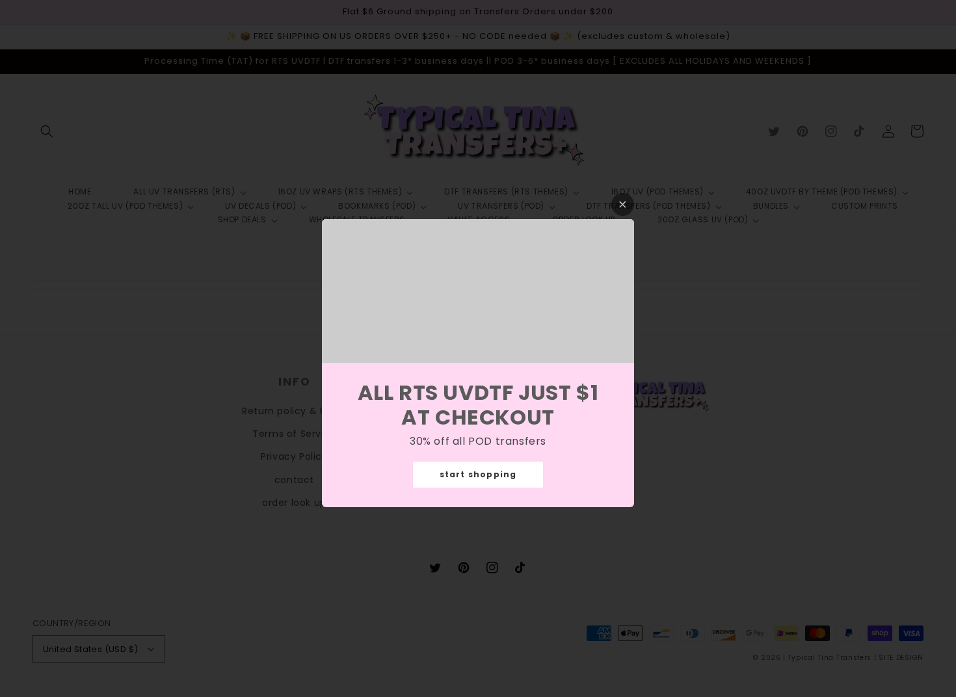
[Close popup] (622, 204)
